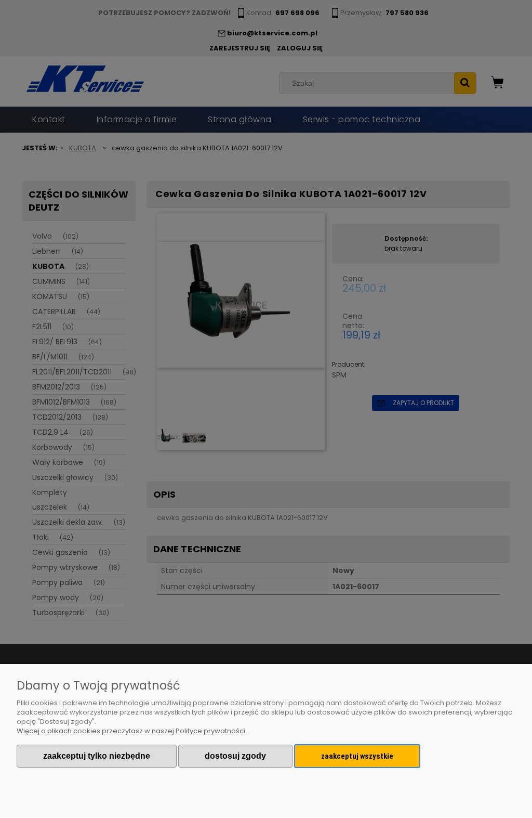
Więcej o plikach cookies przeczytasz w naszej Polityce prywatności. (132, 731)
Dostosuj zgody (235, 755)
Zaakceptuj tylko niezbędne (96, 755)
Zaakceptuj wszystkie (357, 756)
